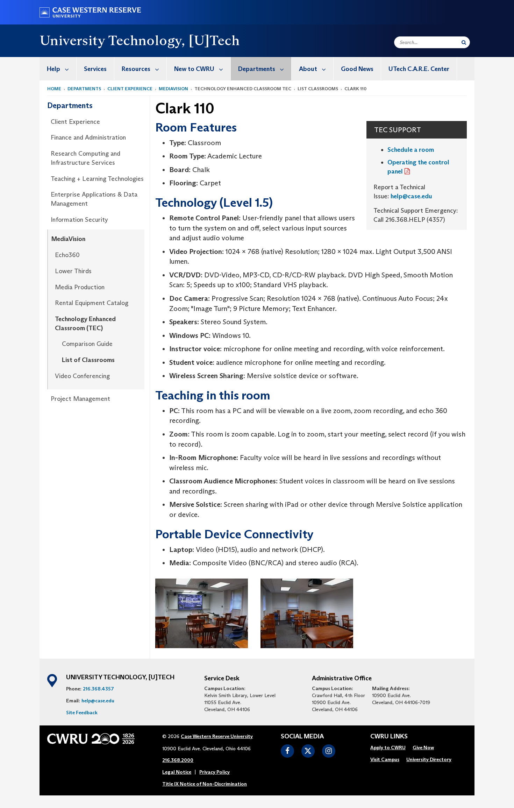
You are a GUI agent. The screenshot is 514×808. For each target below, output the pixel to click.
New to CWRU (194, 69)
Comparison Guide (87, 344)
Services (95, 69)
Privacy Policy (214, 772)
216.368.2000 (177, 760)
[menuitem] (58, 68)
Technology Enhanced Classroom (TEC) (85, 323)
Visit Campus (384, 759)
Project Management (80, 399)
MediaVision (173, 88)
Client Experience (129, 88)
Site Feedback (82, 712)
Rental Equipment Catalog (91, 303)
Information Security (79, 220)
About (308, 69)
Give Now (423, 747)
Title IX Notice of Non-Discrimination (204, 784)
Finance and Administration (88, 137)
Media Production (80, 287)
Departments (256, 69)
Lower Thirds (73, 271)
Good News (357, 69)
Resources (136, 69)
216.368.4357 (98, 689)
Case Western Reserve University (217, 736)
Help (53, 69)
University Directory (428, 759)
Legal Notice (176, 772)
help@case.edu (411, 196)
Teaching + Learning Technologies (97, 179)
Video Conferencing (82, 376)
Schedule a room (410, 150)
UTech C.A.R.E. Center (418, 69)
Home (54, 88)
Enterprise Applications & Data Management (94, 199)
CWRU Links (389, 736)
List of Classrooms (88, 360)
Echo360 (67, 255)
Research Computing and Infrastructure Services (85, 158)
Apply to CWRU (388, 747)
